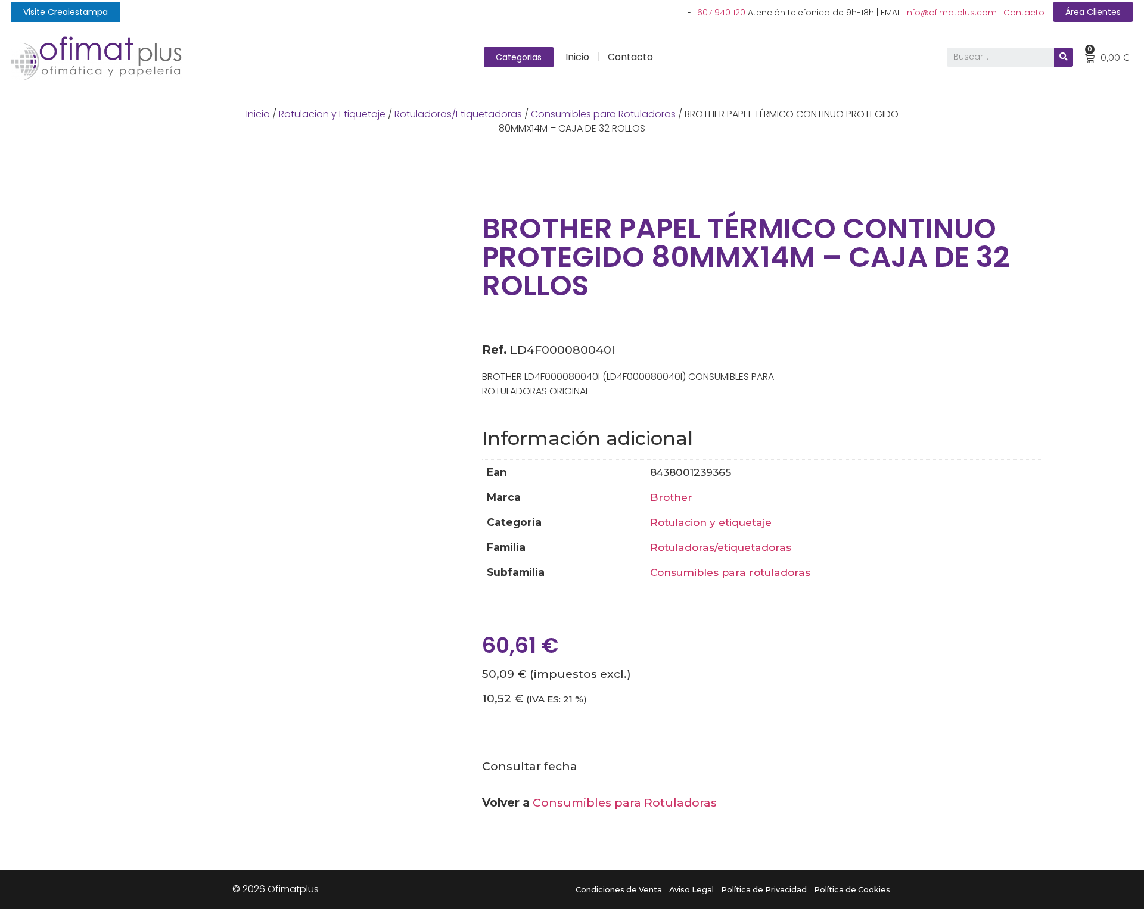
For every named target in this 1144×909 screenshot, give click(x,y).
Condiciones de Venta (619, 889)
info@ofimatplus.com (951, 12)
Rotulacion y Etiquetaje (332, 114)
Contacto (1023, 12)
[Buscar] (1063, 57)
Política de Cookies (852, 889)
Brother (671, 497)
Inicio (577, 57)
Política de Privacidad (764, 889)
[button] (65, 12)
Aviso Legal (691, 889)
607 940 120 (721, 12)
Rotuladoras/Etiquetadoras (458, 114)
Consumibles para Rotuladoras (603, 114)
